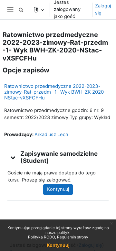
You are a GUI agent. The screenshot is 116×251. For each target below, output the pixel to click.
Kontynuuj (58, 189)
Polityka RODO (41, 237)
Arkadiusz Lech (51, 134)
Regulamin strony (72, 237)
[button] (20, 9)
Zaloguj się (103, 9)
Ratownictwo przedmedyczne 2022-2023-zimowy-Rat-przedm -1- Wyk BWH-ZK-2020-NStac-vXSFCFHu (55, 92)
